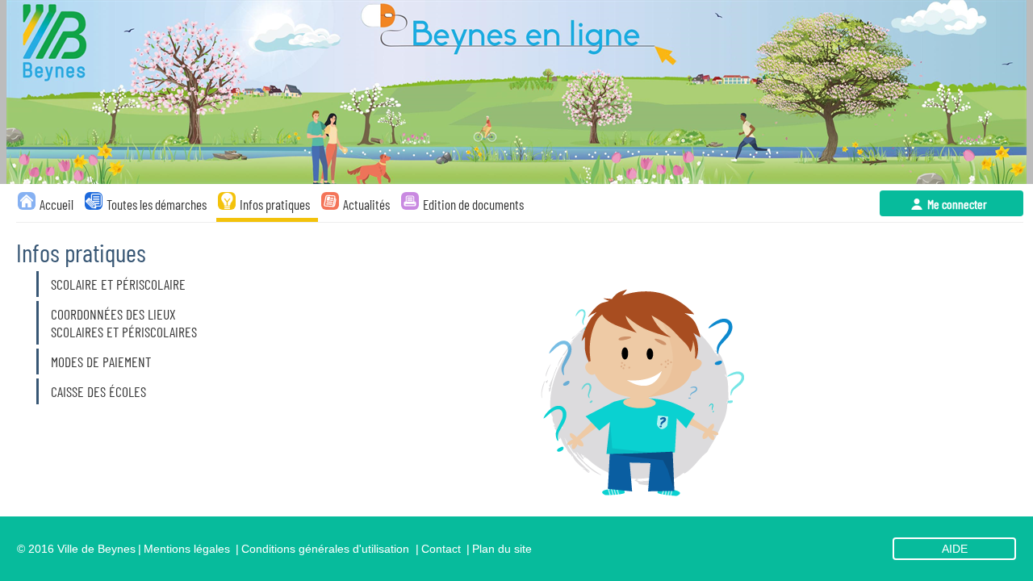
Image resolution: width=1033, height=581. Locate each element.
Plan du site (502, 548)
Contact (441, 548)
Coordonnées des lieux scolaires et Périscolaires (124, 323)
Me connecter (957, 203)
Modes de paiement (101, 361)
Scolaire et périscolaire (118, 284)
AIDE (955, 548)
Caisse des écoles (98, 391)
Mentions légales (187, 548)
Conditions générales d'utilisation (325, 548)
